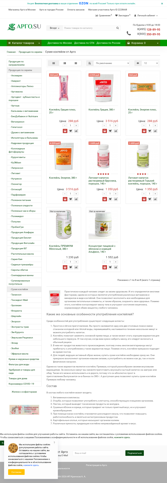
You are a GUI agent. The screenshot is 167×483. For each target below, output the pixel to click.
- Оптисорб (15, 189)
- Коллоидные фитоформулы (17, 150)
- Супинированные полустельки (19, 282)
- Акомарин (15, 75)
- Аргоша (14, 105)
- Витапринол (16, 121)
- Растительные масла (21, 253)
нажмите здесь (122, 437)
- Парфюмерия (17, 194)
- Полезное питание (20, 200)
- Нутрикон (15, 178)
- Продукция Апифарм (21, 232)
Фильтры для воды (19, 364)
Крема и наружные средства (24, 359)
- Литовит (14, 173)
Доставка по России (108, 42)
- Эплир (13, 343)
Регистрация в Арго (96, 465)
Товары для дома (18, 378)
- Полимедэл (16, 216)
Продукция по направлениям (16, 63)
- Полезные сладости (20, 205)
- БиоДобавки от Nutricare (23, 116)
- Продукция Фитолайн (21, 243)
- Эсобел (14, 348)
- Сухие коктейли (18, 289)
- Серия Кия (15, 259)
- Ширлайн (15, 316)
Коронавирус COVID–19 (21, 383)
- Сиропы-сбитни (18, 270)
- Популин (15, 221)
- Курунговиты (17, 157)
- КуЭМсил (15, 162)
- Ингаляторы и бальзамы (23, 137)
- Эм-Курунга (16, 332)
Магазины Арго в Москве (22, 9)
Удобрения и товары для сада (22, 371)
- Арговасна (16, 91)
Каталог (23, 43)
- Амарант (15, 81)
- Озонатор (15, 184)
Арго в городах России (51, 9)
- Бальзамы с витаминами (23, 111)
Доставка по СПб (84, 42)
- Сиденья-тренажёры (21, 264)
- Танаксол (15, 294)
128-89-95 (148, 29)
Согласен (16, 472)
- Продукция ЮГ (18, 248)
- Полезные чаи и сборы (22, 211)
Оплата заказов (75, 9)
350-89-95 (148, 34)
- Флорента (15, 310)
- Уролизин (15, 305)
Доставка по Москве (60, 42)
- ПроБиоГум (16, 227)
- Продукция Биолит (20, 237)
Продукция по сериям (30, 52)
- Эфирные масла (18, 353)
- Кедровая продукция (21, 143)
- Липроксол (16, 168)
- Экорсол (14, 321)
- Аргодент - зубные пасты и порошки (24, 99)
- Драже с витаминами (21, 132)
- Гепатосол (15, 127)
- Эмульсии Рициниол (21, 337)
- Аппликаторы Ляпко (21, 86)
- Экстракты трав (19, 327)
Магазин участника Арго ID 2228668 (107, 9)
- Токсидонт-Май (18, 300)
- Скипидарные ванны (21, 275)
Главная (11, 52)
